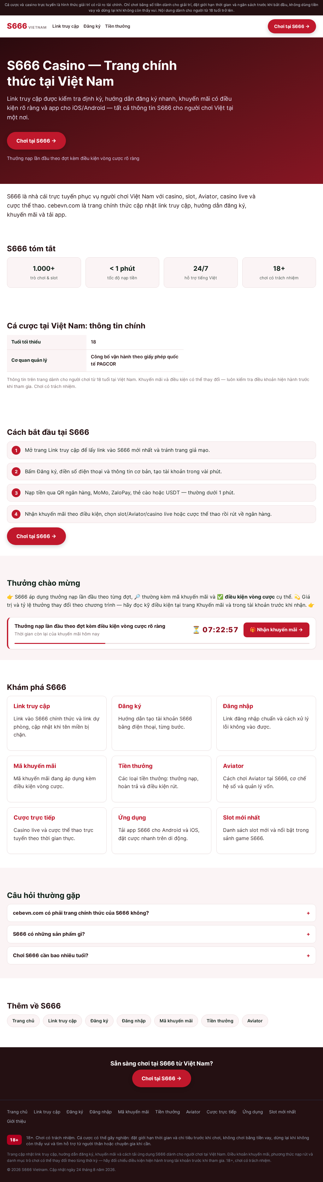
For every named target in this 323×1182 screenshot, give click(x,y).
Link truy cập (65, 26)
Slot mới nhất (282, 1111)
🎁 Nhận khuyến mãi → (276, 630)
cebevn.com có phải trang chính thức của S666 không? (81, 913)
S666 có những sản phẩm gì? (49, 934)
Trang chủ (23, 1020)
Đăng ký (92, 26)
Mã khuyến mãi (176, 1020)
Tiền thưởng (117, 26)
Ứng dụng (253, 1111)
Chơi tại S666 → (292, 26)
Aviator (255, 1020)
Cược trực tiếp (221, 1111)
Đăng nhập (134, 1020)
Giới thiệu (16, 1121)
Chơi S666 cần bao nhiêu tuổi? (50, 955)
